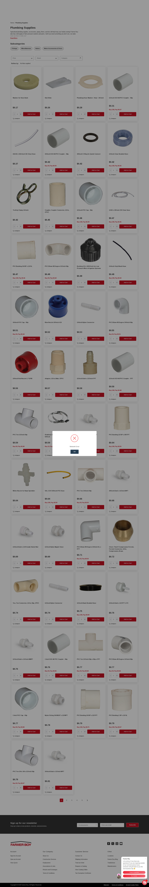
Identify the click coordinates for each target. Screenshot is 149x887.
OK (74, 452)
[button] (144, 882)
